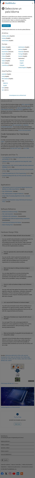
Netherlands (21, 47)
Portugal (20, 54)
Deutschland (5, 51)
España (4, 54)
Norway (20, 49)
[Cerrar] (33, 3)
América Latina (5, 36)
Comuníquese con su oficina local (17, 95)
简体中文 (5, 83)
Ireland (3, 60)
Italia (3, 63)
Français (22, 65)
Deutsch (22, 60)
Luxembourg (5, 65)
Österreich (21, 51)
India (3, 76)
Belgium (4, 47)
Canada (4, 38)
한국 (3, 90)
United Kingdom (22, 67)
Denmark (4, 49)
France (3, 58)
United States (5, 40)
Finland (4, 56)
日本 (3, 87)
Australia (4, 74)
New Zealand (5, 78)
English (21, 63)
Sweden (20, 56)
